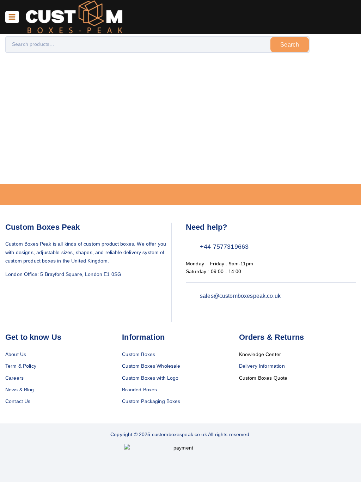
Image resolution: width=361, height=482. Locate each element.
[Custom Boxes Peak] (74, 17)
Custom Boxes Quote (263, 378)
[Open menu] (12, 17)
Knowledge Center (260, 354)
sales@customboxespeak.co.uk (240, 296)
